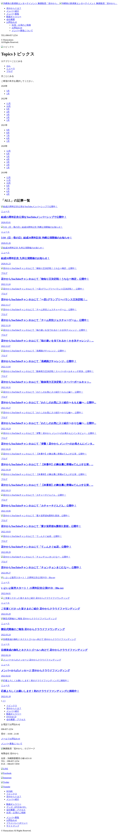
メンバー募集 (12, 14)
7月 (8, 135)
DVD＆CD (11, 717)
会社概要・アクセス (16, 719)
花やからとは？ (13, 8)
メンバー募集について (22, 30)
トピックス (11, 705)
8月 (8, 133)
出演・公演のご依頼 (21, 25)
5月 (8, 91)
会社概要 (10, 19)
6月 (8, 138)
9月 (8, 109)
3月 (8, 114)
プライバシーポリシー (17, 823)
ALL (8, 66)
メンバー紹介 (12, 11)
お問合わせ (11, 22)
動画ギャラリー (13, 17)
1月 (8, 94)
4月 (8, 112)
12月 (8, 151)
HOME (9, 791)
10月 (8, 106)
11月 (8, 103)
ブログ (9, 71)
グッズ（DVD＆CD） (16, 807)
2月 (8, 117)
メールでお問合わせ (10, 739)
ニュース (10, 68)
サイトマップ (12, 826)
